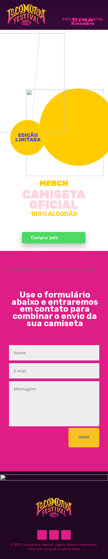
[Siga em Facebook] (42, 535)
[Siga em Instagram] (54, 535)
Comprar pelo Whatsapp (44, 239)
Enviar (83, 437)
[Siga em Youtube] (66, 535)
